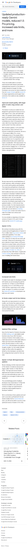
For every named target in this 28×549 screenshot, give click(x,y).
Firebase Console (5, 512)
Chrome (3, 533)
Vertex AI (4, 98)
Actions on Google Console (7, 514)
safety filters (5, 345)
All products (4, 540)
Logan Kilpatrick (6, 37)
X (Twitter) (3, 479)
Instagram (3, 475)
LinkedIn (3, 477)
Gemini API (22, 92)
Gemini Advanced (18, 399)
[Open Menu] (3, 2)
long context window (18, 233)
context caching (6, 253)
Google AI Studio (10, 92)
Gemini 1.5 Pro (14, 415)
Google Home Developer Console (9, 521)
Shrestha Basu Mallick (7, 42)
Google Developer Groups (7, 490)
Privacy (7, 546)
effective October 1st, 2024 (12, 250)
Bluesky (3, 472)
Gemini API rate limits (9, 291)
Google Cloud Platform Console (8, 507)
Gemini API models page (16, 221)
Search (23, 6)
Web (11, 412)
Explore (5, 415)
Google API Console (5, 505)
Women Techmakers (6, 497)
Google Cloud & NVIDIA (6, 499)
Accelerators (4, 494)
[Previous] (4, 420)
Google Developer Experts (7, 492)
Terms (2, 546)
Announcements (20, 412)
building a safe (10, 334)
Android (3, 530)
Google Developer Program (7, 487)
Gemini (4, 11)
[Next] (23, 420)
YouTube (3, 482)
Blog (2, 470)
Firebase (3, 535)
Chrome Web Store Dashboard (8, 519)
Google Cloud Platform (6, 537)
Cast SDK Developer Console (8, 517)
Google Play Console (6, 510)
